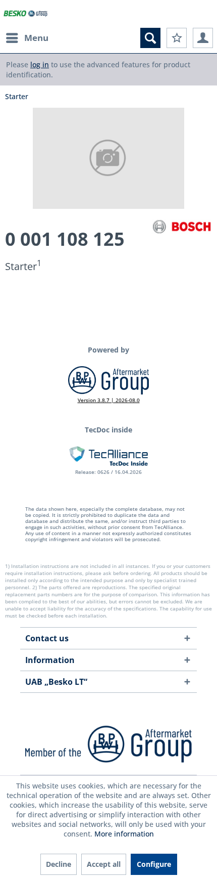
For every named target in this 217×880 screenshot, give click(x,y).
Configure (154, 864)
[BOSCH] (181, 226)
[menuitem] (26, 38)
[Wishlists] (177, 38)
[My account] (203, 38)
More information (124, 834)
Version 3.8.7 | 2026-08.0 (109, 400)
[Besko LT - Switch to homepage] (25, 14)
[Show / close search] (150, 38)
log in (39, 64)
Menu (36, 37)
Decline (58, 864)
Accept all (104, 864)
